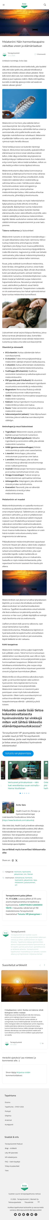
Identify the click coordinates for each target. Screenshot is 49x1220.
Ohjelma (8, 1116)
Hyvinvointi (26, 872)
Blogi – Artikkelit (11, 1148)
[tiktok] (27, 1214)
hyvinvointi (19, 880)
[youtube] (31, 1214)
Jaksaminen (18, 874)
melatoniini (19, 882)
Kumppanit (9, 1124)
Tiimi (7, 1170)
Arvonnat (8, 1120)
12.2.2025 (11, 55)
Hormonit (17, 872)
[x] (36, 1214)
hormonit (28, 878)
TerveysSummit (13, 53)
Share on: (6, 860)
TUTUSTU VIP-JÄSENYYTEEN (18, 753)
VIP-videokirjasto (11, 1157)
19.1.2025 (13, 1044)
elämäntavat (19, 878)
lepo (35, 880)
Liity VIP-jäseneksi (11, 1153)
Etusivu (7, 1102)
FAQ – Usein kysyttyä (12, 1162)
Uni (25, 874)
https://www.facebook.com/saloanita (18, 820)
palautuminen (29, 882)
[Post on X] (16, 860)
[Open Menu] (3, 4)
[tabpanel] (24, 775)
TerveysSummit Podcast (14, 1144)
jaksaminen (28, 880)
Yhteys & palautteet (12, 1166)
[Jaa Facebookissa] (12, 860)
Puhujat (8, 1111)
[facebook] (19, 1214)
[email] (15, 1214)
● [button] (20, 793)
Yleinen (30, 874)
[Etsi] (44, 4)
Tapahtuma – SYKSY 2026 (14, 1107)
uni (16, 885)
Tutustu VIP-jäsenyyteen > (30, 914)
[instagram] (23, 1214)
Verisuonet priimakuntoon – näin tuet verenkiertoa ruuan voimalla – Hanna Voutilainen (24, 785)
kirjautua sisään (23, 1072)
